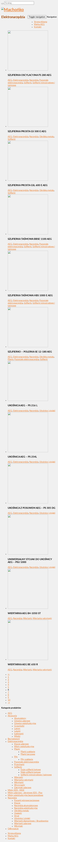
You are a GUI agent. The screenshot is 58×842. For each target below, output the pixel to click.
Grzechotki (19, 726)
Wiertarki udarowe (22, 824)
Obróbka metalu (46, 137)
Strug (16, 816)
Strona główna (40, 22)
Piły (16, 757)
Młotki (17, 736)
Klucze (17, 803)
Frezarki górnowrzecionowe (26, 800)
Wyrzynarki (19, 785)
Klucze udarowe (21, 744)
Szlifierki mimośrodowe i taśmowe (36, 775)
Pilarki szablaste (28, 752)
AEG (10, 80)
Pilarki (10, 359)
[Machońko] (12, 10)
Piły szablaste (27, 759)
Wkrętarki (19, 783)
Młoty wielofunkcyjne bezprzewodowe (25, 795)
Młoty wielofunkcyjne (24, 747)
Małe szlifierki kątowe (31, 772)
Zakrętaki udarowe (22, 788)
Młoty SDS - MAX (16, 790)
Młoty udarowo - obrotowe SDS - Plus (25, 793)
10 (9, 700)
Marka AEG (39, 24)
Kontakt (37, 27)
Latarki (17, 731)
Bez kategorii (14, 739)
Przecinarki (19, 765)
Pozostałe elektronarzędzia (26, 359)
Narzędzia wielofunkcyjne (26, 808)
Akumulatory (20, 718)
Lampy (17, 729)
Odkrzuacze (13, 829)
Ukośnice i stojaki (47, 411)
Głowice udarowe (22, 721)
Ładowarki (19, 734)
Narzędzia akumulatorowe (26, 806)
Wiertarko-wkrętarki (42, 618)
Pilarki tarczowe (28, 754)
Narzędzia (33, 80)
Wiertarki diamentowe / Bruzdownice (31, 821)
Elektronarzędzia (20, 80)
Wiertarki (27, 618)
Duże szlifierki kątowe (31, 770)
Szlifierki (28, 83)
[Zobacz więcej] (28, 70)
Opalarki (18, 813)
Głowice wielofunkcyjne (25, 724)
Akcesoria (12, 716)
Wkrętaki (18, 826)
